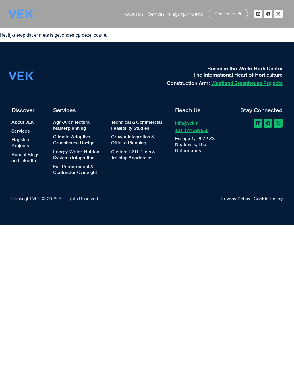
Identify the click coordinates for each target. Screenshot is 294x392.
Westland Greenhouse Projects (247, 83)
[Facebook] (268, 14)
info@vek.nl (188, 123)
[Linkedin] (258, 14)
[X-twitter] (278, 14)
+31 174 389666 (191, 130)
